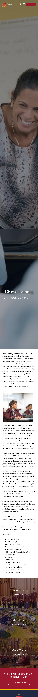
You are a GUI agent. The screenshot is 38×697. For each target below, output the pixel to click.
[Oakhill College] (7, 4)
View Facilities (19, 625)
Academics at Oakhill (12, 299)
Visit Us (19, 594)
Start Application (19, 682)
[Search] (21, 4)
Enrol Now (30, 4)
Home (12, 297)
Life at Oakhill (20, 297)
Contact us (19, 655)
